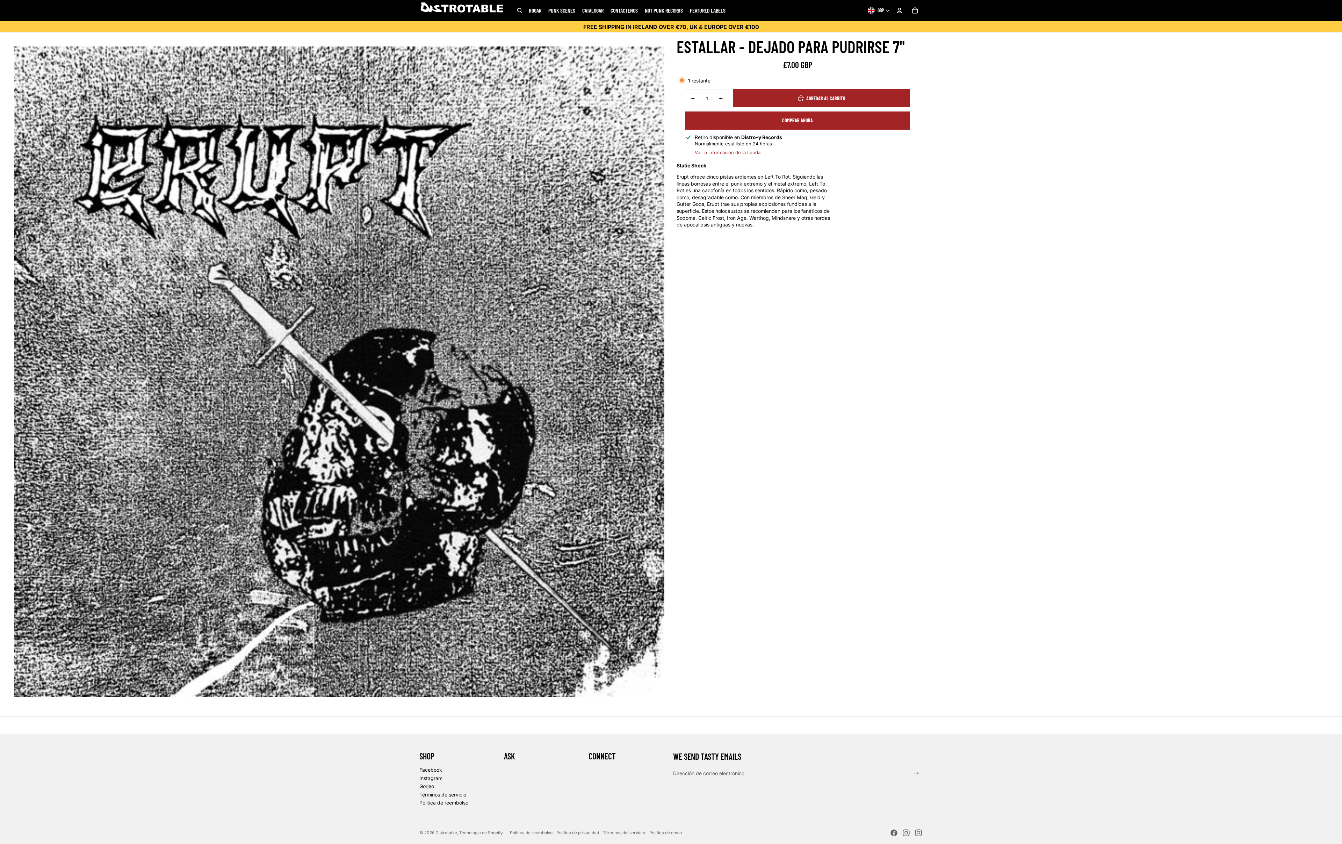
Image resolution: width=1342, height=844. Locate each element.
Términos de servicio (442, 795)
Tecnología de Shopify (481, 832)
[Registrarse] (916, 773)
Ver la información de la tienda (727, 152)
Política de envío (665, 832)
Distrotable (446, 832)
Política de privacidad (577, 832)
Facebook (430, 770)
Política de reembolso (531, 832)
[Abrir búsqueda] (519, 10)
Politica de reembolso (443, 803)
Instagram (430, 778)
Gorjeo (426, 786)
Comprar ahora (797, 120)
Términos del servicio (624, 832)
